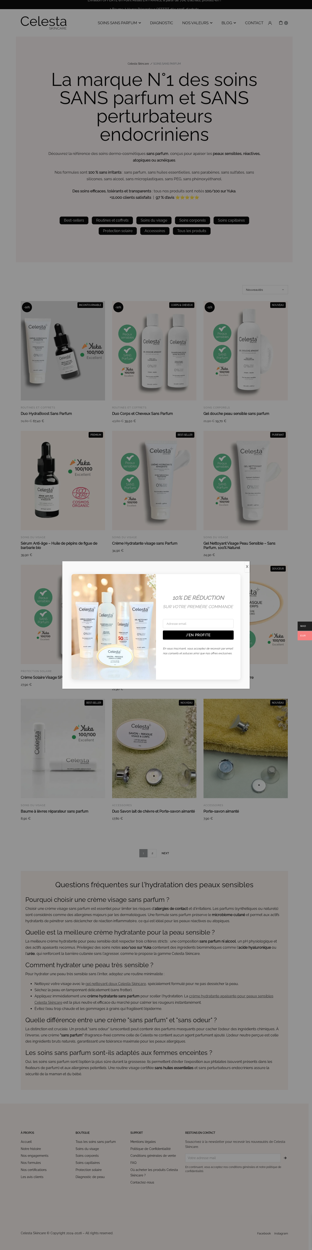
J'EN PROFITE (198, 635)
